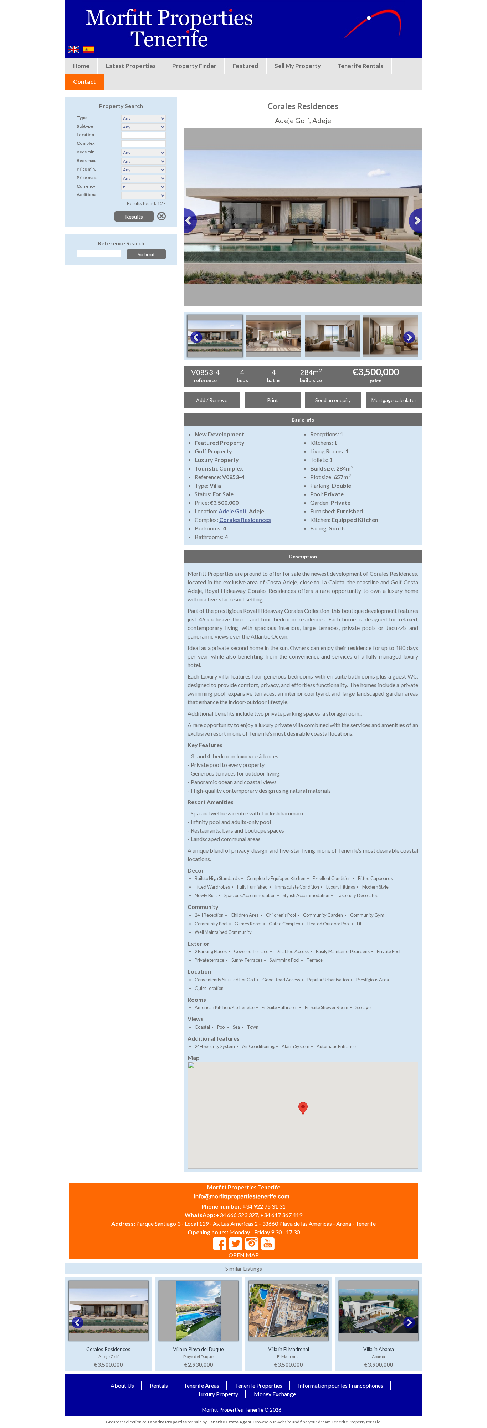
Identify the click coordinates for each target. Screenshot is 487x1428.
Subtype (85, 126)
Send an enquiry (333, 400)
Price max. (87, 177)
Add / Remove (211, 400)
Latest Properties (131, 66)
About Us (122, 1385)
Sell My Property (298, 66)
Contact (84, 81)
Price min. (86, 169)
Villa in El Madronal (288, 1349)
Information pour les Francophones (340, 1385)
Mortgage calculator (393, 400)
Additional (87, 194)
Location (85, 134)
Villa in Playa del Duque (198, 1349)
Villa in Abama (378, 1349)
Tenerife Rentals (360, 66)
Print (272, 400)
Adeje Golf (232, 511)
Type (82, 117)
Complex (85, 143)
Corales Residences (245, 519)
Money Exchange (275, 1394)
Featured (245, 66)
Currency (86, 186)
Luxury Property (218, 1394)
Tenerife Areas (201, 1385)
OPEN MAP (244, 1254)
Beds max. (86, 160)
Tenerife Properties (258, 1385)
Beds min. (86, 151)
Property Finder (194, 66)
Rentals (159, 1385)
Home (81, 66)
